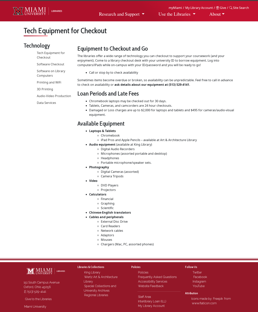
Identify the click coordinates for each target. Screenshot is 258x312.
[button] (239, 8)
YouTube (198, 286)
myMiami (175, 8)
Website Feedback (151, 286)
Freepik (218, 298)
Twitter (197, 272)
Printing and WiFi (49, 82)
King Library (92, 272)
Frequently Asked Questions (157, 277)
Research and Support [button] (119, 14)
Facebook (199, 277)
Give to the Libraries (38, 299)
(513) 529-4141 (35, 291)
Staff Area (144, 297)
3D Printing (45, 89)
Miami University (35, 306)
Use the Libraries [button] (174, 14)
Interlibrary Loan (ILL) (152, 301)
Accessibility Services (152, 281)
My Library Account (199, 8)
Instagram (199, 281)
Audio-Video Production (54, 96)
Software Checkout (50, 64)
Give (222, 8)
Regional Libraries (96, 295)
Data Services (46, 103)
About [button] (215, 14)
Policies (143, 272)
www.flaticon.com (204, 303)
